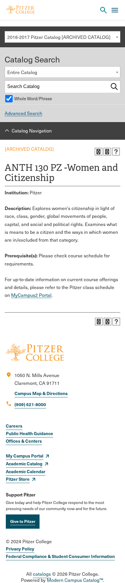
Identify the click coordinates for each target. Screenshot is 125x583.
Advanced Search (23, 113)
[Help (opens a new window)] (116, 151)
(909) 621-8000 (30, 404)
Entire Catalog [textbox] (22, 72)
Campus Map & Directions (41, 393)
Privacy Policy (20, 549)
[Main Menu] (114, 10)
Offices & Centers (24, 441)
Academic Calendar (25, 471)
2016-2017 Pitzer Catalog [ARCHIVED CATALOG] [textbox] (58, 37)
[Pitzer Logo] (20, 10)
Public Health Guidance (29, 433)
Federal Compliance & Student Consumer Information (60, 556)
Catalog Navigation (32, 131)
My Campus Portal (24, 456)
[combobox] (62, 37)
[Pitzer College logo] (35, 359)
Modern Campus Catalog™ (75, 580)
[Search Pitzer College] (103, 10)
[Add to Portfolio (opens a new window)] (98, 151)
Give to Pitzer (22, 521)
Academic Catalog (24, 463)
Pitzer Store (18, 479)
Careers (14, 426)
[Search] (114, 86)
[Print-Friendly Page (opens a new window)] (107, 151)
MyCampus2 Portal (31, 295)
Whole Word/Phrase (33, 98)
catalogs (42, 574)
